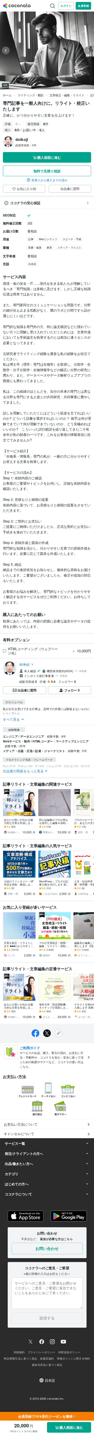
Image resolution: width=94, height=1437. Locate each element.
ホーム (7, 95)
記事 (31, 239)
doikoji (24, 664)
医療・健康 (34, 247)
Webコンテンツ (48, 239)
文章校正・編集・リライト (67, 95)
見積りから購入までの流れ (49, 180)
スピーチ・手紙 (72, 239)
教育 (49, 247)
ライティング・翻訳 (31, 95)
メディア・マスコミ (69, 247)
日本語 (32, 264)
